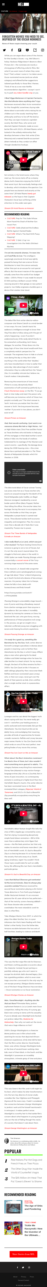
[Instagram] (42, 50)
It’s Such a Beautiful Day (22, 874)
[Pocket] (27, 50)
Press (32, 1277)
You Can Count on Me (21, 753)
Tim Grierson (13, 11)
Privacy (23, 1277)
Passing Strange (19, 634)
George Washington (20, 1128)
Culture (4, 11)
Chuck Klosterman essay (14, 391)
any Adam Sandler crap (23, 93)
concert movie (22, 560)
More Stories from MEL (23, 1254)
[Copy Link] (35, 50)
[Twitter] (4, 50)
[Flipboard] (19, 50)
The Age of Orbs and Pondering (34, 1207)
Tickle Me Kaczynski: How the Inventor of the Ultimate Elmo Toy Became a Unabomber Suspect (33, 1230)
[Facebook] (12, 50)
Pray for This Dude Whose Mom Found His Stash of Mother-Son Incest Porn (22, 221)
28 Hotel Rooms (19, 208)
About (15, 1277)
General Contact (23, 1280)
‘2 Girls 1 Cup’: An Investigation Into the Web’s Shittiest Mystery (22, 243)
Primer (15, 418)
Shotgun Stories (18, 995)
